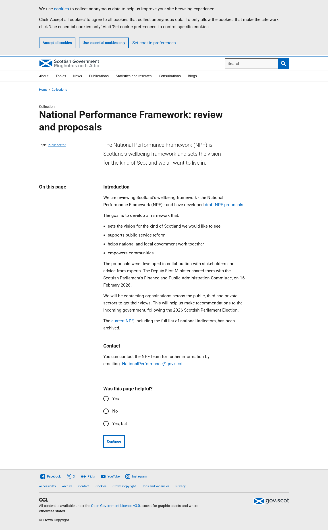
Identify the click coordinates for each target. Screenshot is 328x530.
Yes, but (119, 423)
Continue (114, 441)
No (115, 411)
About (43, 76)
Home (43, 89)
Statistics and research (134, 76)
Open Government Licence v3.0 (115, 506)
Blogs (192, 76)
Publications (99, 76)
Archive (67, 486)
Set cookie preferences (154, 42)
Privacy (180, 486)
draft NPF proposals (224, 204)
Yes (115, 398)
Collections (59, 89)
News (77, 76)
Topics (61, 76)
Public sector (57, 145)
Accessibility (47, 486)
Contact (83, 486)
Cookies (100, 486)
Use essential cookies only (104, 43)
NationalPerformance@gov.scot (152, 363)
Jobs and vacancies (155, 486)
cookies (61, 8)
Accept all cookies (57, 43)
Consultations (170, 76)
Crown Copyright (124, 486)
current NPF (122, 320)
